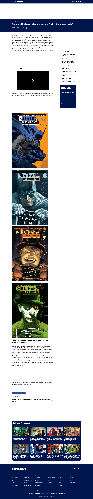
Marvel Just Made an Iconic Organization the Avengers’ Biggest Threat (68, 67)
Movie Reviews (26, 477)
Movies (31, 1)
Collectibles (47, 1)
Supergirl (25, 479)
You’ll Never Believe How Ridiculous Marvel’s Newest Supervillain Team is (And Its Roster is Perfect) (71, 440)
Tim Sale (38, 389)
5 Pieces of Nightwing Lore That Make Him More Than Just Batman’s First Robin (38, 456)
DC (12, 480)
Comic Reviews (15, 477)
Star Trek (72, 480)
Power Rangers (73, 482)
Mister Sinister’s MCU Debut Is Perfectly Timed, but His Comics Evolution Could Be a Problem (69, 73)
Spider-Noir (37, 479)
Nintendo (48, 479)
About (42, 493)
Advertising (37, 493)
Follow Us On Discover (18, 393)
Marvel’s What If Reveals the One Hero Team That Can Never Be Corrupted (54, 439)
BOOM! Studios (15, 485)
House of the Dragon (39, 482)
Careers (48, 493)
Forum (52, 1)
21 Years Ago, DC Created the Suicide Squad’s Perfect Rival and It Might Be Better (68, 80)
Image (13, 482)
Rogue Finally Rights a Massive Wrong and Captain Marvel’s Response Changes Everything (68, 53)
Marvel (13, 479)
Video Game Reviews (51, 477)
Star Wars (72, 479)
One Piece (60, 485)
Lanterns (37, 483)
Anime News (61, 475)
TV (35, 1)
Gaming (38, 1)
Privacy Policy (68, 104)
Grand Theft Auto (73, 483)
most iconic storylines (23, 35)
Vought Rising (37, 485)
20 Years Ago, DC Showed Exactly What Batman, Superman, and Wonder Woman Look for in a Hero (68, 60)
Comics (27, 1)
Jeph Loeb (27, 389)
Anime (42, 1)
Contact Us (30, 493)
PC (47, 483)
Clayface (25, 482)
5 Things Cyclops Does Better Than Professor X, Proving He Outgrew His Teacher (37, 439)
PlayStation (49, 482)
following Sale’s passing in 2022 (45, 42)
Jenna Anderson (16, 27)
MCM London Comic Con (33, 389)
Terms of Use (54, 493)
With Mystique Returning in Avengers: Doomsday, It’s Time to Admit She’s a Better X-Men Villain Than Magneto (20, 457)
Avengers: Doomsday (27, 485)
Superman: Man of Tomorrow (29, 487)
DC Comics (24, 389)
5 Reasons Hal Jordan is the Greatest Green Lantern (20, 439)
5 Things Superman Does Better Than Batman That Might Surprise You (55, 456)
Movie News (26, 475)
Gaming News (49, 475)
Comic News (14, 475)
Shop (36, 490)
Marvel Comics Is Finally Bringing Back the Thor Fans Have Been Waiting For (31, 400)
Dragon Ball (61, 477)
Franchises (73, 474)
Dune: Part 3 (26, 483)
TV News (37, 475)
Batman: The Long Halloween (17, 389)
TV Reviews (37, 477)
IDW (13, 483)
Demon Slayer (61, 479)
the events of (30, 40)
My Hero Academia (62, 483)
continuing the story (16, 347)
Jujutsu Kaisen (61, 480)
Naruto (60, 482)
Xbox (48, 480)
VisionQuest (37, 487)
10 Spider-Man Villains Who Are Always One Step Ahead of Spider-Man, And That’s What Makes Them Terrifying (72, 457)
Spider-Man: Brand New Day (29, 480)
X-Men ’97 (37, 480)
